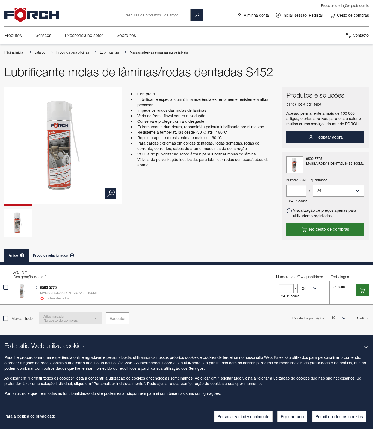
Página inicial (14, 52)
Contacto (361, 35)
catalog (40, 52)
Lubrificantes (109, 52)
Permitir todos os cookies (339, 416)
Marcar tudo (22, 318)
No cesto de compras (328, 229)
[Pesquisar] (196, 15)
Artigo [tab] (16, 255)
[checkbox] (5, 287)
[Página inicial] (31, 15)
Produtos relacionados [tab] (53, 255)
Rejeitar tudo (292, 416)
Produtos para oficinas (72, 52)
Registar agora (329, 136)
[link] (252, 15)
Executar (117, 318)
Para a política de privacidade (30, 416)
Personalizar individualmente (243, 416)
